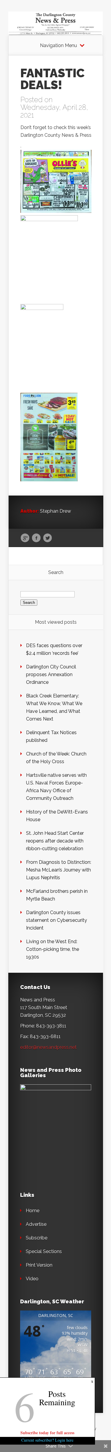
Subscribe (36, 1238)
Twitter (47, 538)
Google (25, 538)
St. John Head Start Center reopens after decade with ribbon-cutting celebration (55, 840)
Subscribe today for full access (47, 1433)
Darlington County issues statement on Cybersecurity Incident (56, 920)
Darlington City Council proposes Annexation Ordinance (51, 674)
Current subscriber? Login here (47, 1440)
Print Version (39, 1265)
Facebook (36, 538)
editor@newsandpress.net (48, 1047)
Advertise (36, 1224)
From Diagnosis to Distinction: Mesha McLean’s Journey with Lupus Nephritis (58, 869)
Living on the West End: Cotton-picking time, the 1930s (52, 949)
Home (32, 1210)
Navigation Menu (58, 45)
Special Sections (44, 1251)
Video (32, 1278)
